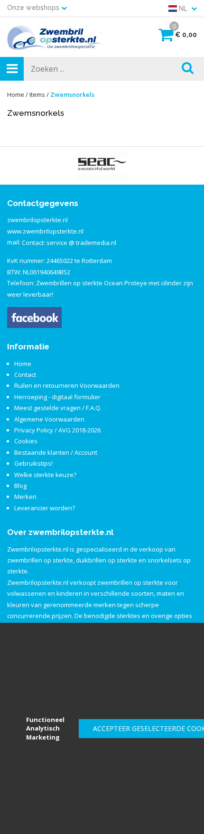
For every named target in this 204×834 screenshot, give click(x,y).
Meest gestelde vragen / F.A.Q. (58, 407)
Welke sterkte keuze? (45, 474)
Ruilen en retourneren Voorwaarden (67, 385)
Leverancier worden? (44, 508)
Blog (20, 485)
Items (37, 94)
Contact (25, 374)
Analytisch (43, 728)
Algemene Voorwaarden (49, 419)
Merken (25, 496)
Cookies (25, 441)
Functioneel (45, 719)
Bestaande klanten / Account (55, 452)
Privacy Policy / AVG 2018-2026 (57, 430)
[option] (102, 165)
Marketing (43, 737)
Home (15, 94)
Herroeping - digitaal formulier (57, 397)
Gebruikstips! (33, 463)
